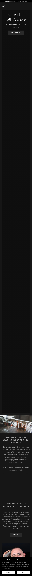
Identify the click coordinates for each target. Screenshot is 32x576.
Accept (23, 572)
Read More (16, 534)
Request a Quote (16, 32)
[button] (29, 6)
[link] (4, 6)
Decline (8, 572)
